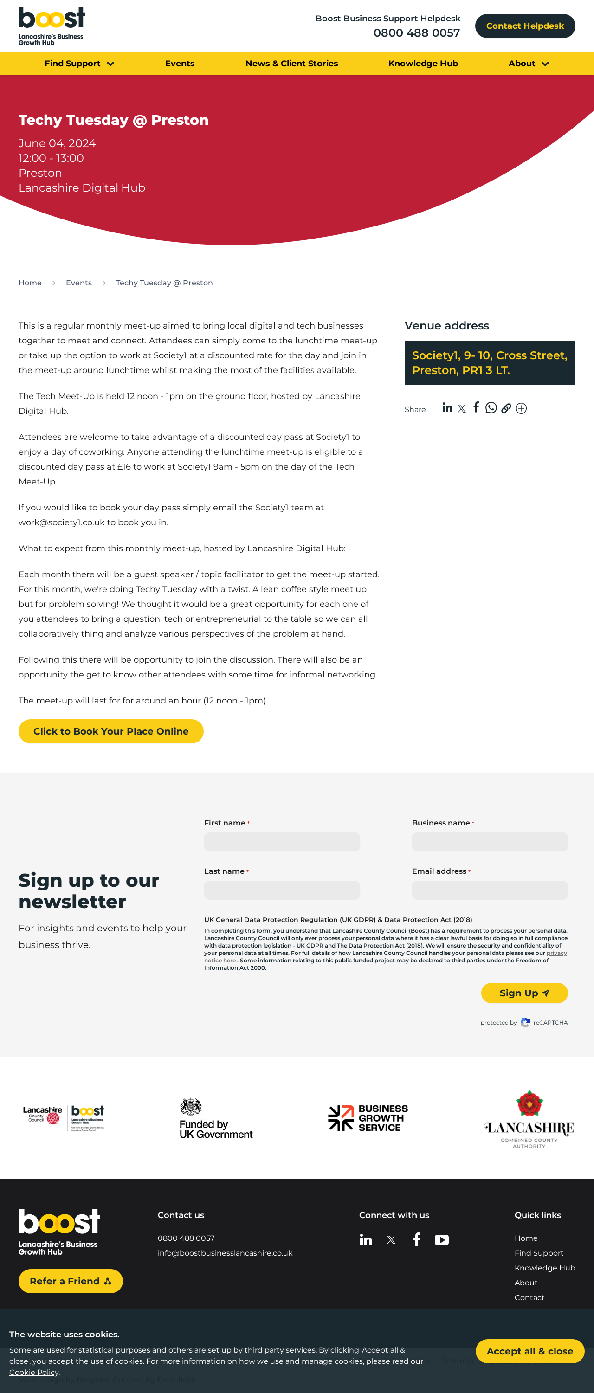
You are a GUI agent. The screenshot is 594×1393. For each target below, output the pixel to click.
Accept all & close (530, 1351)
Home (30, 282)
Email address (441, 871)
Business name (443, 823)
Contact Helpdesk (525, 26)
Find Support (539, 1253)
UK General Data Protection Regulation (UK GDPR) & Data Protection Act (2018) (338, 920)
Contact (530, 1297)
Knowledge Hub (545, 1268)
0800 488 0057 (417, 32)
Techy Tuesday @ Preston (164, 282)
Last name (226, 871)
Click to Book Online (111, 731)
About (526, 1282)
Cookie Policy (33, 1372)
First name (227, 823)
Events (79, 282)
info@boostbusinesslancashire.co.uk (225, 1253)
